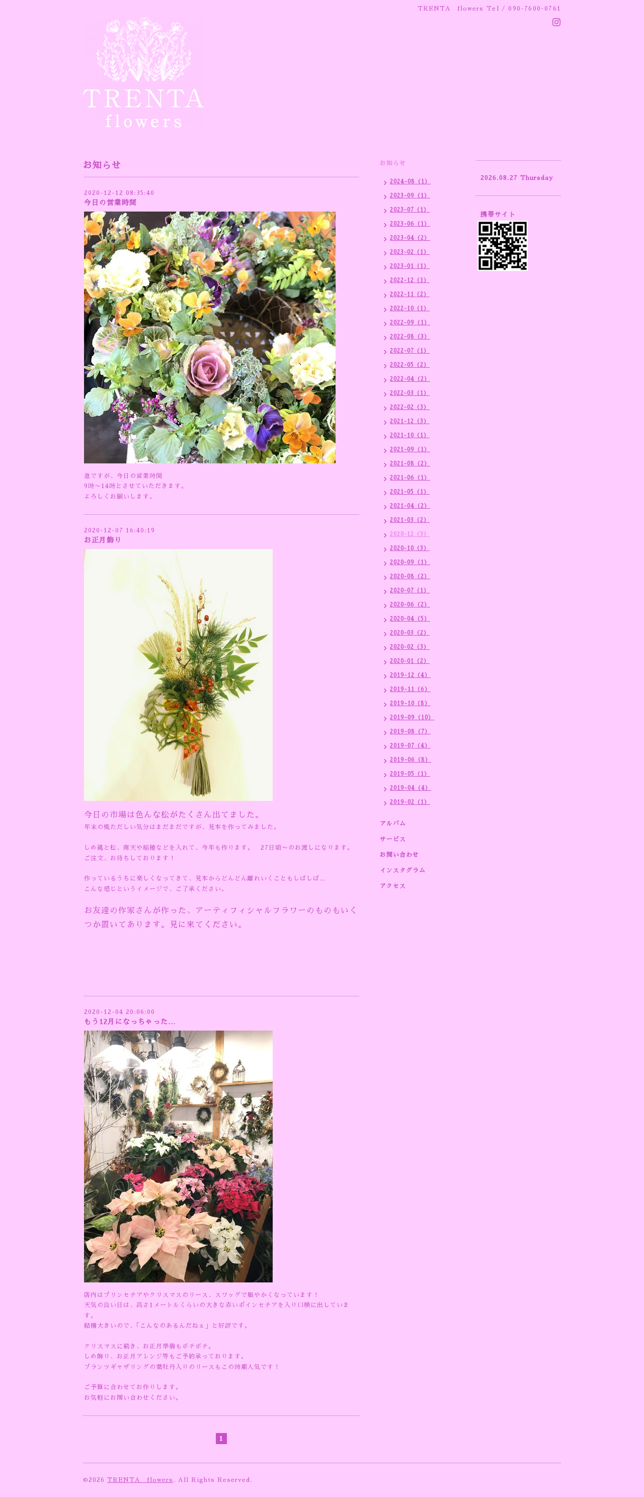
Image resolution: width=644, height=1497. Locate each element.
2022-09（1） (410, 322)
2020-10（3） (410, 548)
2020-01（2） (410, 661)
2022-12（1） (410, 280)
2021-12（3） (410, 421)
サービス (393, 839)
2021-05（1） (410, 492)
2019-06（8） (410, 760)
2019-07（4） (410, 745)
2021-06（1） (410, 478)
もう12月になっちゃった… (130, 1021)
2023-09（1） (410, 195)
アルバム (393, 824)
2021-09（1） (410, 449)
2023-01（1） (410, 266)
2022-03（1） (410, 393)
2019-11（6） (410, 689)
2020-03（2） (410, 633)
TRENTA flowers (140, 1480)
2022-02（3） (410, 407)
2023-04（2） (410, 238)
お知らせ (393, 163)
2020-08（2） (410, 576)
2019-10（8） (410, 703)
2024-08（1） (410, 181)
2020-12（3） (410, 534)
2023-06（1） (410, 224)
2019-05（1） (410, 774)
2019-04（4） (410, 788)
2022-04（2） (410, 379)
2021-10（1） (410, 435)
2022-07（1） (410, 351)
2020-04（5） (410, 619)
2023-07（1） (410, 210)
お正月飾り (103, 539)
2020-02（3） (410, 647)
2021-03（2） (410, 520)
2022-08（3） (410, 336)
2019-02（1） (410, 802)
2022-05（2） (410, 365)
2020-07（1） (410, 590)
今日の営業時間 (110, 202)
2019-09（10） (412, 717)
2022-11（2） (410, 294)
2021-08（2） (410, 463)
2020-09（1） (410, 562)
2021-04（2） (410, 506)
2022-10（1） (410, 308)
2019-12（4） (410, 675)
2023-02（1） (410, 252)
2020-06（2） (410, 604)
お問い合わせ (399, 855)
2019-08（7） (410, 731)
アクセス (393, 886)
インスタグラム (403, 870)
